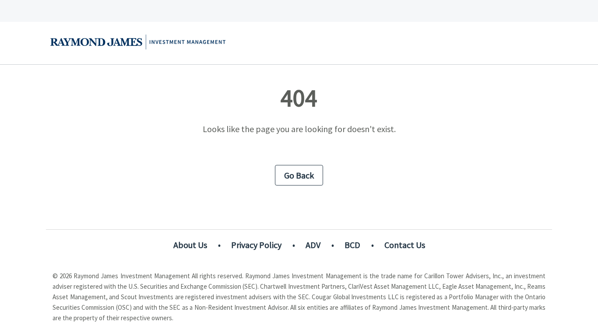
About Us (190, 244)
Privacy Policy (256, 244)
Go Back (299, 175)
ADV (313, 244)
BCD (352, 244)
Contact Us (404, 244)
